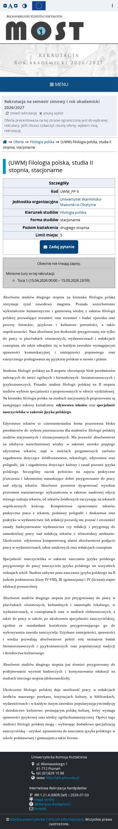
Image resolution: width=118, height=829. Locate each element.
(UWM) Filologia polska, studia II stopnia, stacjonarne (51, 166)
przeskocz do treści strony (1, 1)
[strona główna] (5, 141)
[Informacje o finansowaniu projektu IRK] (39, 6)
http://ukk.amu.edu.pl (62, 777)
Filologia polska (42, 141)
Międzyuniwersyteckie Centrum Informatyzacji (47, 819)
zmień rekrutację (24, 113)
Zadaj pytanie (60, 246)
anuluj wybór (53, 113)
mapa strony (44, 799)
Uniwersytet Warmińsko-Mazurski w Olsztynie (81, 202)
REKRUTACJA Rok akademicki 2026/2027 (59, 59)
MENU (61, 84)
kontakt (40, 808)
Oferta (18, 141)
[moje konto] (112, 5)
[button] (5, 5)
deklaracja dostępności (52, 804)
